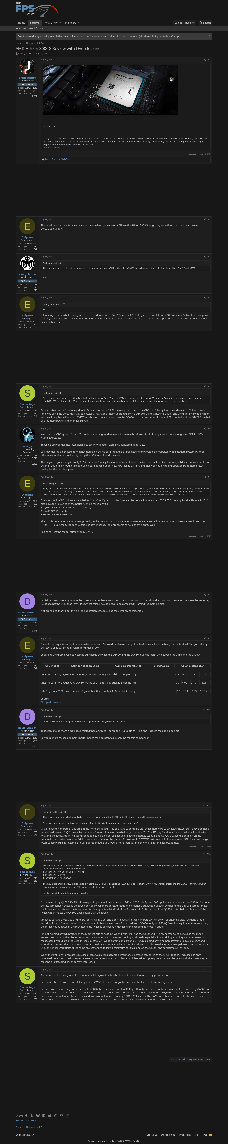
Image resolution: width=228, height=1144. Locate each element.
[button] (60, 23)
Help (196, 1134)
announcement (91, 138)
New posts (21, 28)
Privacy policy (184, 1134)
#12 (209, 853)
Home (21, 22)
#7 (209, 476)
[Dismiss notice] (209, 36)
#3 (209, 256)
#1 (209, 59)
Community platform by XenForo (114, 1141)
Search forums (36, 28)
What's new (51, 22)
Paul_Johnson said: (52, 304)
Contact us (152, 1134)
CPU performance (51, 702)
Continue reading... (52, 147)
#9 (209, 638)
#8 (209, 594)
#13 (209, 969)
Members (70, 22)
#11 (209, 805)
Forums (34, 22)
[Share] (205, 60)
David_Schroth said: (52, 811)
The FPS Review (26, 1134)
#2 (209, 219)
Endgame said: (50, 263)
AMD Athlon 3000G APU (76, 141)
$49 (72, 144)
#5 (209, 386)
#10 (209, 709)
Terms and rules (167, 1134)
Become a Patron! (26, 1120)
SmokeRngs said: (51, 483)
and (57, 159)
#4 (209, 297)
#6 (209, 428)
